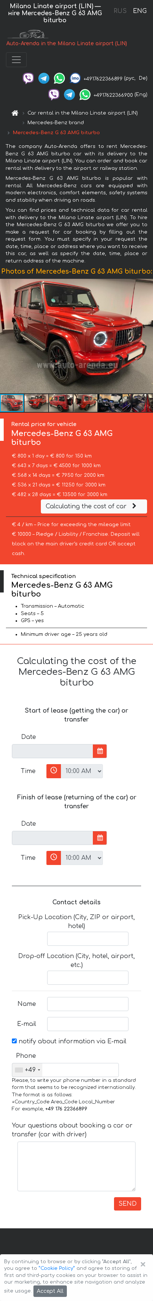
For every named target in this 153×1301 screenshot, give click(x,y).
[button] (37, 403)
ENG (139, 11)
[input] (52, 751)
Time (28, 771)
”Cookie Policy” (57, 1268)
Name (26, 1004)
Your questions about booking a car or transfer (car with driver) (72, 1130)
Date (28, 737)
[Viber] (28, 78)
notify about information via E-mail (71, 1041)
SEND (127, 1204)
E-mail (26, 1024)
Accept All (50, 1291)
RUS (120, 11)
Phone (26, 1056)
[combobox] (27, 1070)
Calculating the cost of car (87, 506)
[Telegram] (44, 78)
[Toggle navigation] (16, 59)
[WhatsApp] (59, 78)
